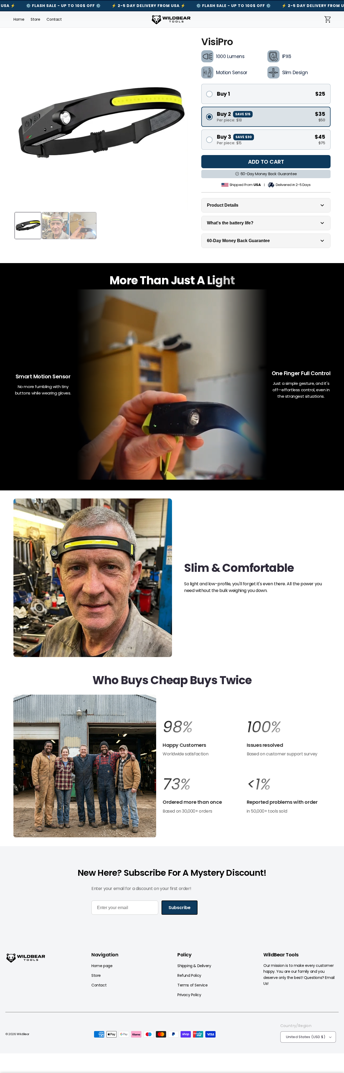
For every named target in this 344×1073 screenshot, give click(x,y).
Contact (98, 985)
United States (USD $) (305, 1036)
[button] (328, 19)
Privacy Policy (189, 994)
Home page (101, 965)
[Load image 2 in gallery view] (55, 225)
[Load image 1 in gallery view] (28, 225)
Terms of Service (192, 985)
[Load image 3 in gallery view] (83, 225)
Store (96, 975)
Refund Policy (189, 975)
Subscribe (180, 908)
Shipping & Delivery (194, 965)
